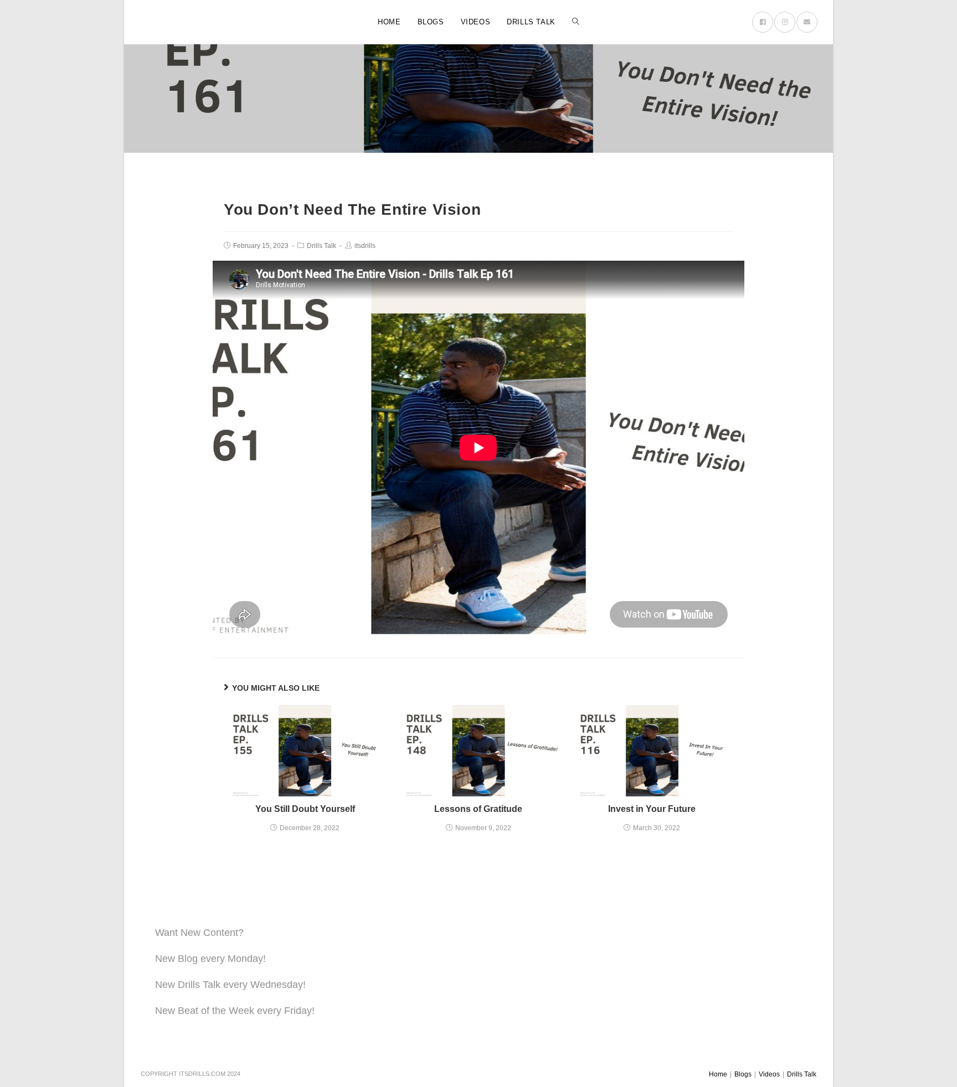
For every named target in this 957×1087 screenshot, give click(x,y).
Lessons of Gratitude (478, 809)
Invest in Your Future (652, 809)
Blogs (743, 1074)
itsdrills (364, 246)
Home (718, 1074)
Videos (769, 1074)
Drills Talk (321, 246)
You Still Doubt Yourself (305, 809)
